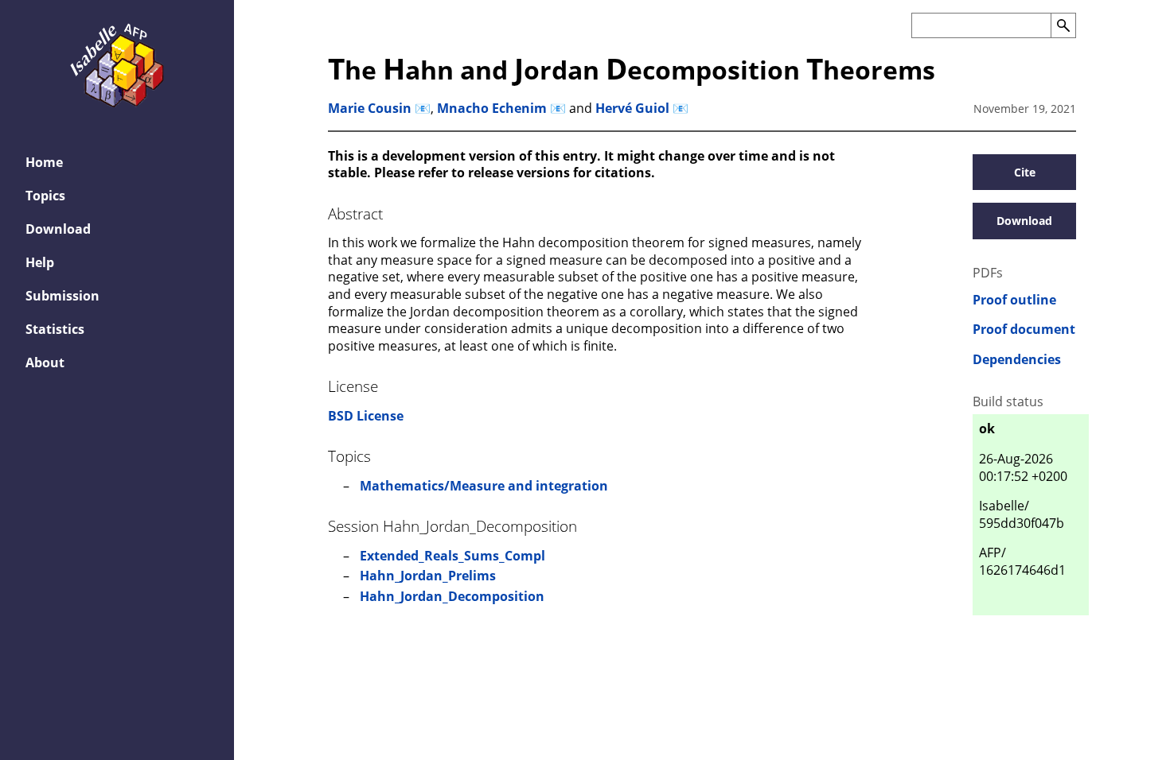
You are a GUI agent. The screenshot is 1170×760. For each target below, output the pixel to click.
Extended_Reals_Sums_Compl (452, 555)
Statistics (54, 329)
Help (39, 262)
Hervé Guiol (632, 108)
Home (44, 162)
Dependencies (1017, 359)
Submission (62, 295)
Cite (1024, 172)
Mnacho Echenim (492, 108)
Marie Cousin (369, 108)
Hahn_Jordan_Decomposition (452, 596)
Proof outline (1014, 300)
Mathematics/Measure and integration (484, 485)
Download (58, 229)
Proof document (1024, 329)
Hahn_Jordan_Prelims (428, 575)
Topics (45, 195)
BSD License (366, 416)
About (44, 362)
